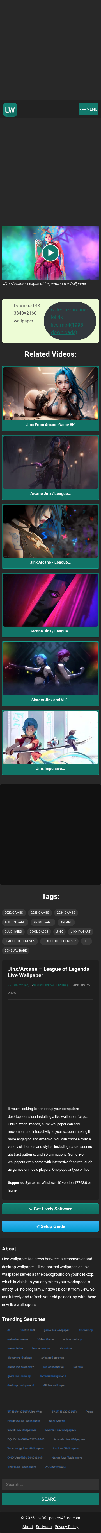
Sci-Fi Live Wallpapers (21, 1466)
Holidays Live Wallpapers (23, 1420)
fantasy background (53, 1375)
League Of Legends (20, 941)
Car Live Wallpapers (66, 1448)
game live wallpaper (56, 1329)
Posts (89, 1411)
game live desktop (19, 1375)
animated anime (17, 1339)
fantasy (78, 1366)
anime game (42, 922)
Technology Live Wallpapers (25, 1448)
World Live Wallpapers (21, 1429)
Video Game (45, 1339)
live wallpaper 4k (53, 1366)
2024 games (66, 913)
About (27, 1526)
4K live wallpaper (54, 1385)
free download (41, 1348)
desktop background (20, 1385)
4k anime (66, 1348)
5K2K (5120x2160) (64, 1411)
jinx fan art (81, 931)
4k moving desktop (19, 1357)
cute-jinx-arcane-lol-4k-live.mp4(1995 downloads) (69, 321)
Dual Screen (57, 1420)
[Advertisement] (50, 50)
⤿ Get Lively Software (50, 1208)
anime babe (15, 1348)
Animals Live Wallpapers (69, 1439)
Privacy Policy (66, 1526)
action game (15, 922)
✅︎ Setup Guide (50, 1226)
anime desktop (72, 1339)
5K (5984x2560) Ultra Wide (24, 1411)
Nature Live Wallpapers (67, 1457)
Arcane (66, 922)
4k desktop (86, 1329)
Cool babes (39, 931)
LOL (86, 941)
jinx (59, 931)
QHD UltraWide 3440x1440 (24, 1457)
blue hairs (13, 931)
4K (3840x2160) (18, 985)
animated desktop (52, 1357)
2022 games (14, 913)
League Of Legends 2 (59, 941)
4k (8, 1329)
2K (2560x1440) (55, 1466)
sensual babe (16, 950)
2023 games (40, 913)
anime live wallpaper (20, 1366)
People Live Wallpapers (60, 1429)
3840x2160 (27, 1329)
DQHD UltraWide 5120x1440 (25, 1439)
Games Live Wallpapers (50, 985)
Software (44, 1526)
